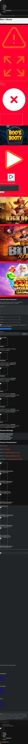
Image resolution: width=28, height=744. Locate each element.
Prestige (2, 346)
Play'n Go (2, 691)
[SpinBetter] (3, 374)
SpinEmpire (3, 360)
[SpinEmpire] (3, 359)
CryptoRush (7, 449)
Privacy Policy (6, 724)
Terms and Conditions (8, 725)
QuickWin (2, 406)
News (4, 11)
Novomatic (2, 690)
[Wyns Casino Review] (3, 490)
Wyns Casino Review (5, 436)
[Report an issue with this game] (14, 52)
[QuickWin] (3, 405)
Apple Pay (2, 678)
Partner (1, 704)
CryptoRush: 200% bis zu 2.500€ (11, 452)
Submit (2, 192)
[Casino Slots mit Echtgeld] (2, 2)
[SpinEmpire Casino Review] (3, 469)
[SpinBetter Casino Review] (3, 480)
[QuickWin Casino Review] (3, 500)
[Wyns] (3, 420)
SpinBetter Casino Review (6, 434)
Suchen (2, 331)
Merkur (2, 688)
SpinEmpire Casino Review (6, 433)
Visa (1, 677)
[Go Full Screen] (14, 79)
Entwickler (8, 10)
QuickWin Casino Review (6, 437)
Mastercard (2, 676)
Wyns (1, 422)
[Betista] (3, 390)
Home (4, 5)
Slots (4, 9)
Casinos (5, 6)
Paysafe (2, 680)
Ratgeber (2, 705)
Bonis (4, 7)
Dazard (5, 445)
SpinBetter (2, 375)
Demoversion (11, 180)
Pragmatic (2, 692)
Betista (1, 391)
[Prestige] (3, 345)
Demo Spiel (3, 225)
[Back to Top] (0, 743)
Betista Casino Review (5, 439)
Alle (1, 701)
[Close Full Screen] (14, 113)
